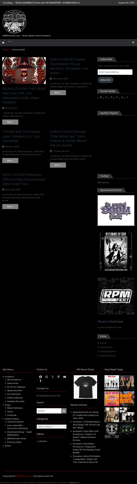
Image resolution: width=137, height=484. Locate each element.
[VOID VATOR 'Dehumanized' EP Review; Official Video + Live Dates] (111, 399)
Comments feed (108, 351)
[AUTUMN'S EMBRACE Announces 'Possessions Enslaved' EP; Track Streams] (127, 399)
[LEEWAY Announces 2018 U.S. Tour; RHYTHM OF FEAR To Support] (111, 431)
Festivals (11, 415)
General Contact (15, 422)
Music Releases (15, 408)
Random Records (15, 401)
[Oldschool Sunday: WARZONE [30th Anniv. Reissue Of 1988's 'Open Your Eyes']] (111, 383)
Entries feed (106, 347)
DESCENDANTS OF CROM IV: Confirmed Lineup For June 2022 (86, 415)
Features (9, 377)
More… (10, 122)
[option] (48, 2)
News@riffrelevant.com (48, 395)
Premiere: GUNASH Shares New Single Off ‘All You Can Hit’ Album (86, 425)
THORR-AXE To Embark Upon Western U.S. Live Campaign (21, 136)
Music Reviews (14, 390)
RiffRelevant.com (24, 476)
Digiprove (74, 482)
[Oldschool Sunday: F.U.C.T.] (127, 415)
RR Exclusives (14, 379)
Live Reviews (14, 394)
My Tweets (103, 182)
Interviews (12, 383)
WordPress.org (107, 356)
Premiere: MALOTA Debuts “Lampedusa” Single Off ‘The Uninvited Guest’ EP (86, 459)
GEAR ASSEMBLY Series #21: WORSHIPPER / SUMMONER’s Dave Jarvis (52, 3)
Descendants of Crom (111, 327)
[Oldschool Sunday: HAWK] (127, 383)
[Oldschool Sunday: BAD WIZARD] (111, 415)
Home (8, 446)
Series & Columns (16, 387)
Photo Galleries (15, 398)
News (8, 405)
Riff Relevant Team (16, 438)
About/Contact (12, 419)
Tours (10, 411)
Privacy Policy (14, 442)
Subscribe (106, 80)
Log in (103, 343)
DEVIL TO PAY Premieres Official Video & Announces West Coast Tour (23, 179)
